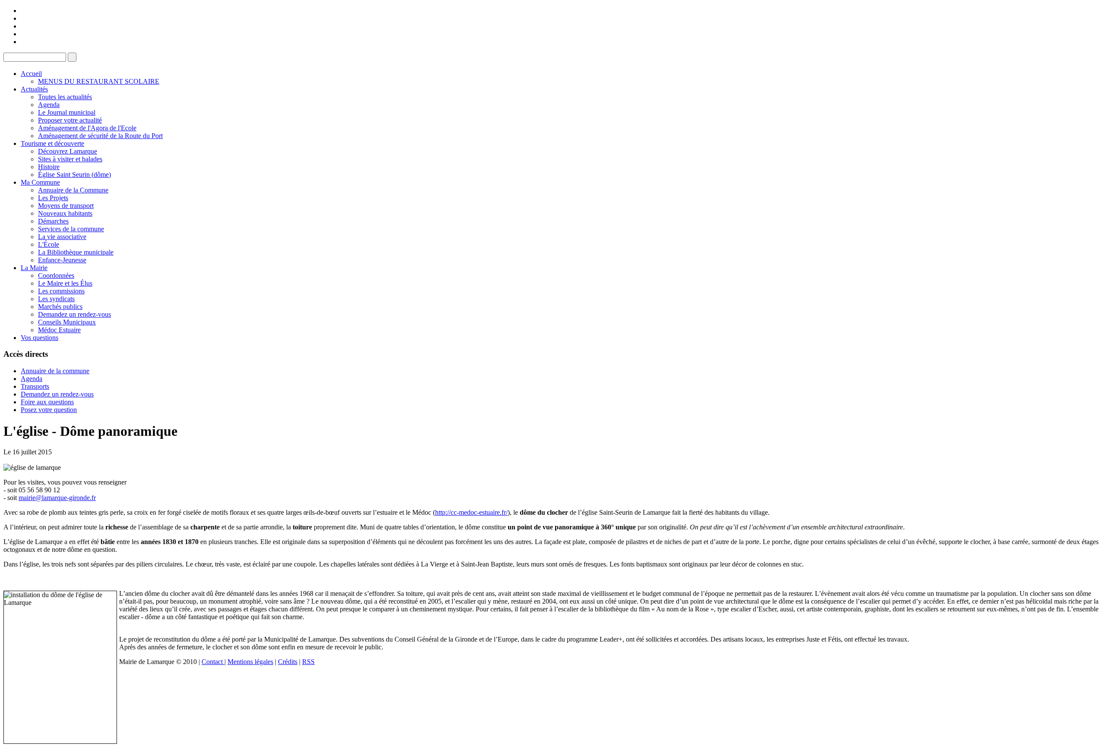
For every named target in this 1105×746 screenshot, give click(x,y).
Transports (35, 386)
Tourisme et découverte (52, 143)
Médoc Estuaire (59, 330)
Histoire (49, 166)
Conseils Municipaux (67, 322)
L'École (48, 244)
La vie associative (62, 236)
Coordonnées (56, 275)
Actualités (34, 89)
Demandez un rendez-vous (74, 314)
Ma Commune (40, 182)
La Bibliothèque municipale (76, 252)
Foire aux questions (47, 402)
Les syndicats (56, 298)
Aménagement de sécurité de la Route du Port (100, 135)
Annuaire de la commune (55, 371)
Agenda (49, 104)
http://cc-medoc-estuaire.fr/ (471, 512)
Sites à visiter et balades (70, 159)
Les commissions (61, 291)
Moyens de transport (66, 205)
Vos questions (39, 337)
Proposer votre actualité (70, 120)
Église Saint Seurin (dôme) (74, 174)
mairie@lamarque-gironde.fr (57, 497)
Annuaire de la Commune (73, 190)
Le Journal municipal (66, 112)
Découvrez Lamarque (67, 151)
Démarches (53, 221)
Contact (213, 661)
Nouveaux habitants (65, 213)
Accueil (31, 73)
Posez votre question (49, 409)
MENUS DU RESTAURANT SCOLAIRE (98, 81)
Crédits (287, 661)
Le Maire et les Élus (65, 283)
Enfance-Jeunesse (62, 260)
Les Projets (53, 197)
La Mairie (34, 267)
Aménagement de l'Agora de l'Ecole (87, 128)
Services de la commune (71, 229)
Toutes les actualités (65, 97)
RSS (308, 661)
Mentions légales (250, 661)
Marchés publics (60, 306)
